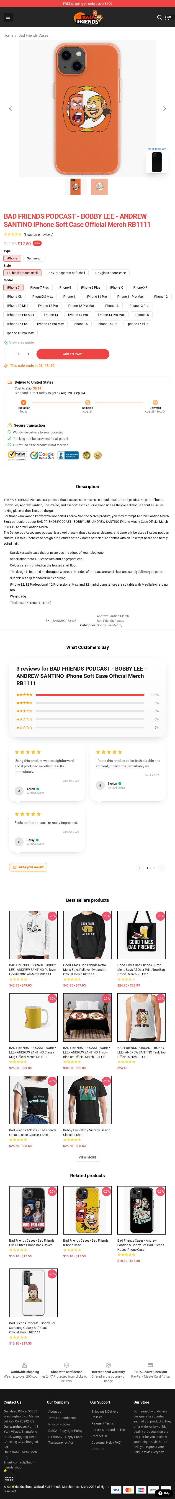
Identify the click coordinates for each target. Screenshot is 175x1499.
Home (8, 35)
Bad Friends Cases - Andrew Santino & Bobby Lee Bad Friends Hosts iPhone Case (140, 1245)
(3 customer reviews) (38, 234)
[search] (159, 17)
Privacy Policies (59, 1424)
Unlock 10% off (9, 1478)
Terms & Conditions (62, 1418)
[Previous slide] (10, 108)
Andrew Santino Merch (153, 516)
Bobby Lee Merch (109, 625)
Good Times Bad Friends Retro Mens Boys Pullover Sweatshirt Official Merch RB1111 (85, 969)
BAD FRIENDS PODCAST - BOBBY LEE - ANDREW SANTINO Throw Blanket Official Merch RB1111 (86, 1052)
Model (8, 280)
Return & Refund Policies (109, 1430)
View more (87, 1157)
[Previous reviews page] (140, 868)
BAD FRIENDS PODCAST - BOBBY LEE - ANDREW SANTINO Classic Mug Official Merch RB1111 (32, 1052)
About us (54, 1411)
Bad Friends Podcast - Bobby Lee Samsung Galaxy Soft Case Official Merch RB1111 (32, 1327)
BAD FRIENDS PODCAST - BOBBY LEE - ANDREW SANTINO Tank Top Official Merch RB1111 (141, 1052)
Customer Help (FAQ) (106, 1442)
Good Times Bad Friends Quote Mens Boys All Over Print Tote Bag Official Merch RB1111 (141, 969)
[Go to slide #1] (76, 187)
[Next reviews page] (162, 868)
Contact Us (99, 1436)
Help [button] (167, 1493)
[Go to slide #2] (99, 187)
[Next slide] (164, 108)
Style (7, 265)
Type (7, 251)
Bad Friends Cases (33, 35)
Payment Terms (103, 1423)
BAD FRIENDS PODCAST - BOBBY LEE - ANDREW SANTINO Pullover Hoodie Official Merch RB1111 (32, 969)
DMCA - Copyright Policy (65, 1430)
